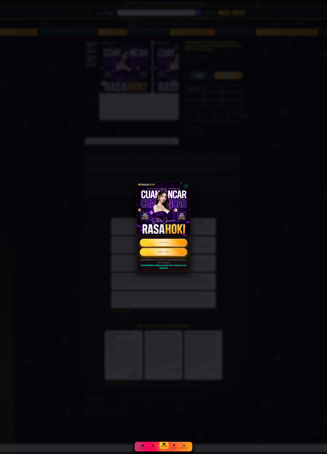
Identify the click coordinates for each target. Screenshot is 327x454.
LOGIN (163, 242)
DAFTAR (163, 252)
